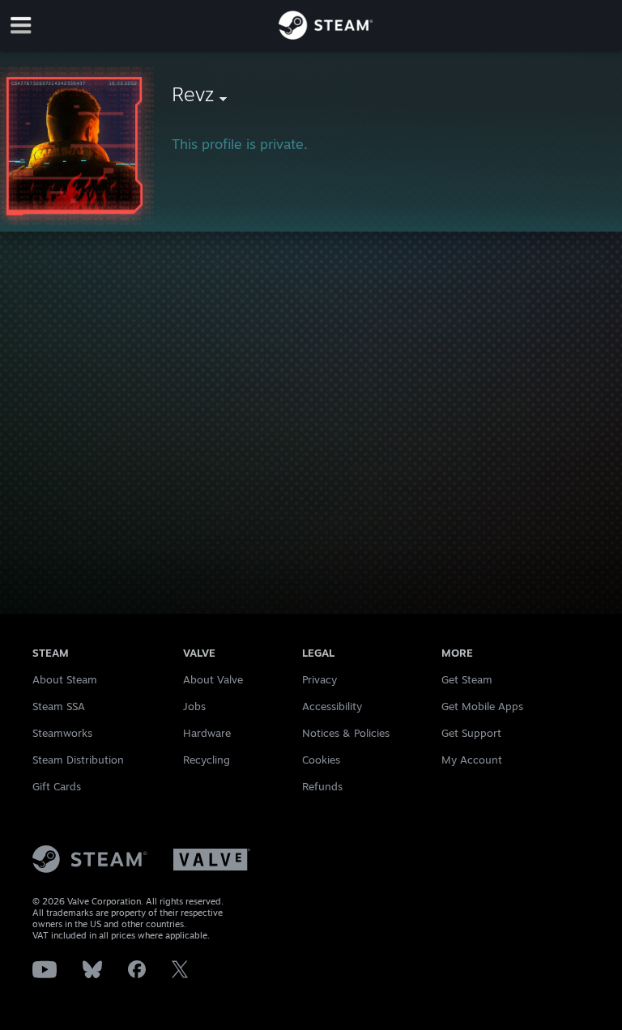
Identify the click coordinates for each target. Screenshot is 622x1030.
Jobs (194, 706)
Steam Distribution (78, 759)
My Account (471, 759)
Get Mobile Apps (482, 706)
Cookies (321, 759)
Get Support (471, 732)
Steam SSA (58, 706)
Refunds (322, 786)
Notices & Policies (346, 732)
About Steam (64, 679)
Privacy (319, 679)
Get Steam (466, 679)
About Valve (213, 679)
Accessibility (332, 706)
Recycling (206, 759)
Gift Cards (56, 786)
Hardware (207, 732)
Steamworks (62, 732)
